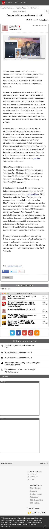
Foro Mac (30, 388)
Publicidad (39, 438)
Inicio (10, 2)
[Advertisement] (19, 344)
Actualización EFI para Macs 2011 (21, 256)
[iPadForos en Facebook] (42, 278)
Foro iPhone (31, 382)
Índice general (7, 372)
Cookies (25, 438)
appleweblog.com (15, 214)
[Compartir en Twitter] (13, 219)
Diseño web (19, 440)
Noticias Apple (21, 8)
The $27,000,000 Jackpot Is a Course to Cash (19, 292)
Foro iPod (33, 433)
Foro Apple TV (32, 385)
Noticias (34, 8)
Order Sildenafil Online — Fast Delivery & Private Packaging (20, 316)
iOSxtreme (34, 430)
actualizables (25, 172)
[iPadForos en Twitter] (36, 278)
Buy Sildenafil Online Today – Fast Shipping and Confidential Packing (22, 309)
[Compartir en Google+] (21, 219)
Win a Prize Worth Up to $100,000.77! (18, 298)
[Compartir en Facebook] (5, 219)
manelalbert (14, 23)
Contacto (32, 438)
